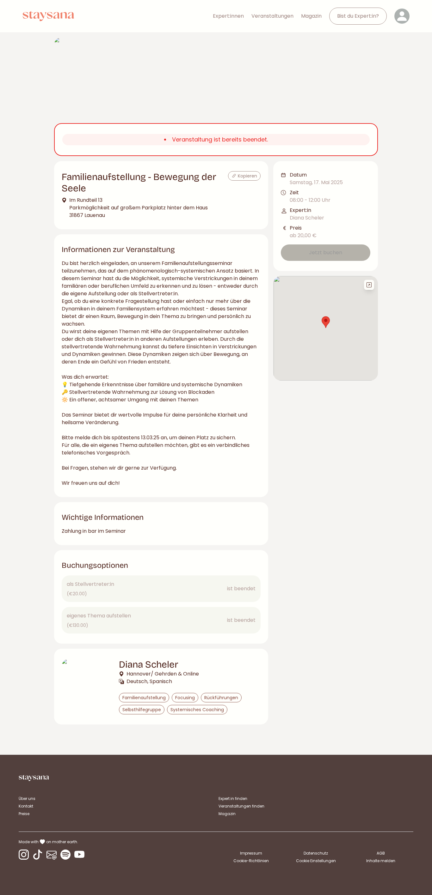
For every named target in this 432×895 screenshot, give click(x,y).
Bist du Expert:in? (358, 16)
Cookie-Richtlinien (251, 860)
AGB (381, 853)
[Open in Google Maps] (369, 285)
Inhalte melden (380, 860)
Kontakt (26, 806)
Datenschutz (316, 853)
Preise (24, 813)
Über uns (27, 798)
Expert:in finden (233, 798)
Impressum (251, 853)
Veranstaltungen (272, 16)
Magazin (311, 16)
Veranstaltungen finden (241, 806)
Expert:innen (228, 16)
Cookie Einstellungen (316, 860)
